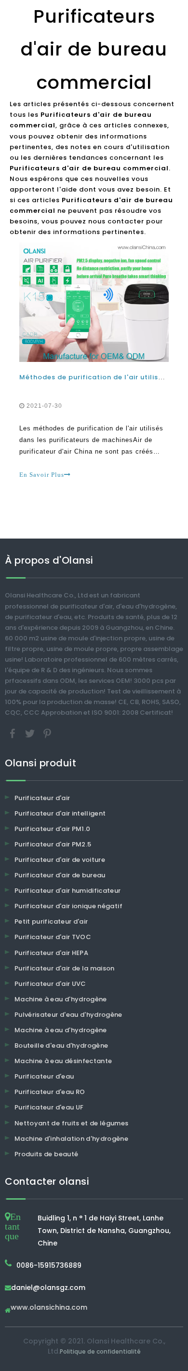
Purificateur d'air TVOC (52, 937)
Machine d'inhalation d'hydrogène (71, 1138)
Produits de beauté (46, 1154)
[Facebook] (13, 732)
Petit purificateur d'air (51, 921)
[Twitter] (31, 732)
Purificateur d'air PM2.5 (52, 844)
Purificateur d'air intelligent (60, 813)
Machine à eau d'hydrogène (60, 999)
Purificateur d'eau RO (49, 1091)
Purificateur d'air (42, 798)
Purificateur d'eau (44, 1076)
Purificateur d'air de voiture (59, 859)
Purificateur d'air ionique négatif (68, 906)
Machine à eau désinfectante (63, 1061)
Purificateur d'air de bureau (60, 875)
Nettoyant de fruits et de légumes (71, 1123)
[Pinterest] (47, 732)
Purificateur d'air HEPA (51, 952)
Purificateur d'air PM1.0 (52, 828)
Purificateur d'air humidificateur (67, 890)
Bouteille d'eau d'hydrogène (61, 1045)
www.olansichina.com (49, 1308)
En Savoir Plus (41, 474)
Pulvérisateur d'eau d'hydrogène (68, 1014)
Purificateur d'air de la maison (64, 968)
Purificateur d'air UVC (50, 983)
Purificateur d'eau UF (48, 1107)
